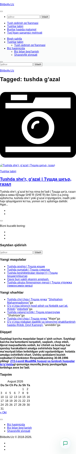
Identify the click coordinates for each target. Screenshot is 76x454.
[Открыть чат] (65, 443)
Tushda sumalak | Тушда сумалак (28, 269)
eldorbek (22, 309)
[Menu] (1, 11)
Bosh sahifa (14, 38)
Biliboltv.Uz (7, 4)
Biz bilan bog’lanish (26, 51)
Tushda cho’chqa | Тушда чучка (27, 299)
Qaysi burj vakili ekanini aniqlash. (28, 279)
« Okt (3, 412)
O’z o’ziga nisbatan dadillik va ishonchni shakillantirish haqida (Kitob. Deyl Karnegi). (41, 323)
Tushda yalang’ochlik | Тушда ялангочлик (33, 312)
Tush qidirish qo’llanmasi (22, 23)
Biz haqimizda (16, 48)
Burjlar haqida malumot (21, 29)
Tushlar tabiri (15, 26)
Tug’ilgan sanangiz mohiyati (24, 32)
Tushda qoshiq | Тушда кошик (26, 266)
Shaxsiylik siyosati (25, 54)
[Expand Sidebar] (1, 220)
